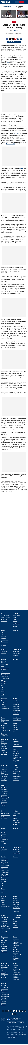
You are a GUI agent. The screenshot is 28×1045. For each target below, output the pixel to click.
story (14, 21)
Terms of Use (9, 1018)
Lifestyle (4, 699)
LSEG (17, 1037)
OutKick (15, 659)
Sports (3, 659)
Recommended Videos (7, 7)
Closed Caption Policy (11, 1021)
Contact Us (21, 1021)
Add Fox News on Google (14, 41)
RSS (22, 1011)
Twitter (10, 39)
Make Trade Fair (10, 144)
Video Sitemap (10, 1023)
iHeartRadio (15, 1014)
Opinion (15, 630)
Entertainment (17, 649)
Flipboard (15, 39)
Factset (22, 1032)
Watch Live (4, 766)
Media (3, 649)
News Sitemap (21, 1022)
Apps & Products (4, 786)
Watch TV (22, 1)
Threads (12, 39)
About (15, 766)
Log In (17, 1)
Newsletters (25, 1011)
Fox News (5, 2)
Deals (3, 718)
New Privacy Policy (17, 1018)
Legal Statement (14, 1036)
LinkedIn (17, 1011)
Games (15, 739)
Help (18, 1021)
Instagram (8, 1011)
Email (21, 39)
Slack (19, 1011)
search (3, 61)
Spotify (12, 1014)
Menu (26, 2)
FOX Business (17, 718)
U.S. (2, 613)
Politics (15, 613)
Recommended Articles (20, 7)
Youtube (11, 1011)
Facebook (7, 39)
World (3, 630)
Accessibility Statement (12, 1022)
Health (15, 699)
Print (18, 39)
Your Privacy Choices (13, 1019)
